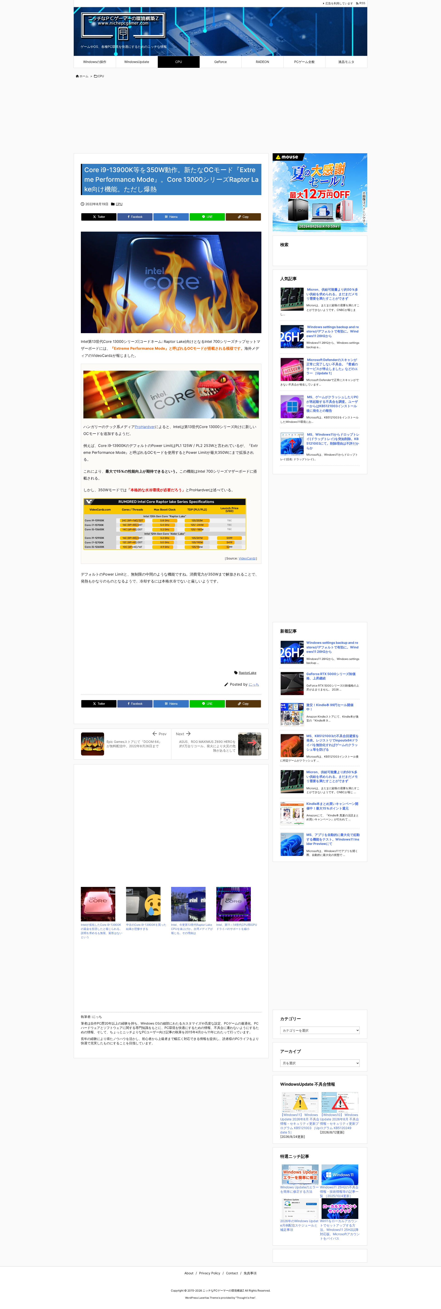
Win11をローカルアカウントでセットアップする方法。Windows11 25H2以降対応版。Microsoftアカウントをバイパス (340, 1229)
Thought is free (245, 1297)
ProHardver (145, 426)
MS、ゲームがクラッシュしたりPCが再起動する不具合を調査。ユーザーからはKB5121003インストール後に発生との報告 (332, 403)
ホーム (83, 76)
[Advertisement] (220, 116)
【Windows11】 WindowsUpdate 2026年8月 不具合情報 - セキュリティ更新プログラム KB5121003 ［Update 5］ (300, 1123)
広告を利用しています (339, 3)
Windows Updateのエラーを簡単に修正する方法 (299, 1189)
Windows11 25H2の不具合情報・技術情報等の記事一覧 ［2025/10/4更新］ (339, 1191)
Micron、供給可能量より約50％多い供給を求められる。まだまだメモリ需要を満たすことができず (332, 293)
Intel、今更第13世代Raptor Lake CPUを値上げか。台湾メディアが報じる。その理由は (192, 929)
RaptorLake (247, 673)
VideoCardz (247, 558)
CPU (101, 76)
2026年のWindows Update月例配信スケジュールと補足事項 (299, 1225)
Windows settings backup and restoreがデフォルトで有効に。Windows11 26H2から (332, 331)
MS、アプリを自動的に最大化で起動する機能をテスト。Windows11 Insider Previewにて (333, 839)
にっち (254, 684)
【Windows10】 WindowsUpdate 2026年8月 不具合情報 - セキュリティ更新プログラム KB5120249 (339, 1121)
